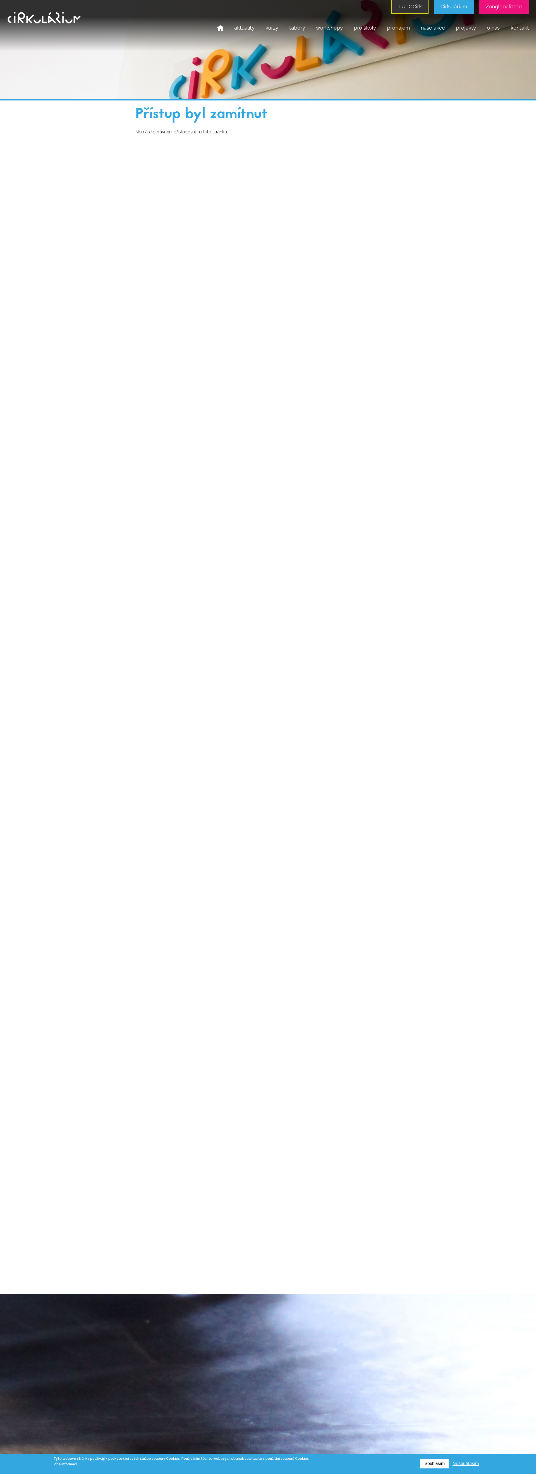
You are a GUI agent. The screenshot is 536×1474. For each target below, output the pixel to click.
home (220, 28)
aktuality (244, 28)
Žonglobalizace (504, 6)
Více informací (65, 1464)
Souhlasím (435, 1463)
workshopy (329, 28)
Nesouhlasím (466, 1463)
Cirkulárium (454, 6)
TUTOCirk (410, 6)
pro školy (365, 28)
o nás (493, 28)
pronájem (398, 28)
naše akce (433, 28)
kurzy (271, 28)
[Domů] (44, 27)
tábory (297, 28)
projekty (466, 28)
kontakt (520, 28)
